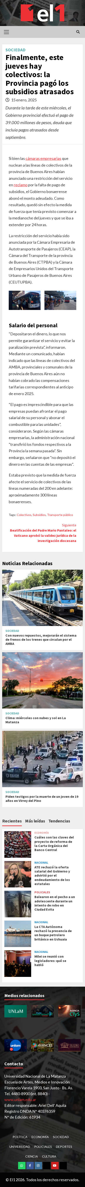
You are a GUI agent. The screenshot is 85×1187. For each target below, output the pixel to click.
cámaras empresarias (43, 158)
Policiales (42, 892)
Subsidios (39, 515)
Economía (41, 832)
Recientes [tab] (12, 821)
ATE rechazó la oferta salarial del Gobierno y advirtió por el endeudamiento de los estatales (52, 875)
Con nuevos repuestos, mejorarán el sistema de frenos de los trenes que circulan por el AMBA (40, 639)
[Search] (78, 32)
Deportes (64, 1146)
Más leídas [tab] (35, 821)
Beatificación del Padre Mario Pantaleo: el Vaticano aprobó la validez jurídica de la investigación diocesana (43, 533)
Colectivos (24, 515)
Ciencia (31, 1156)
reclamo (20, 184)
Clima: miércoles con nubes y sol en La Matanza (35, 720)
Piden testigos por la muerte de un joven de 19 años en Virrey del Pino (41, 798)
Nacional (41, 862)
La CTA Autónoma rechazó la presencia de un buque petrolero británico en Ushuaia (53, 932)
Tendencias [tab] (59, 821)
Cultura (49, 1156)
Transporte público (60, 515)
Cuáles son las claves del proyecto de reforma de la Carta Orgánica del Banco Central (54, 843)
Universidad (19, 1146)
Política (20, 1137)
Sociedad (15, 50)
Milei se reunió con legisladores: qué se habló (50, 960)
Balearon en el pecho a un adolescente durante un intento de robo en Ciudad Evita (54, 903)
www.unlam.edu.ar (20, 1099)
